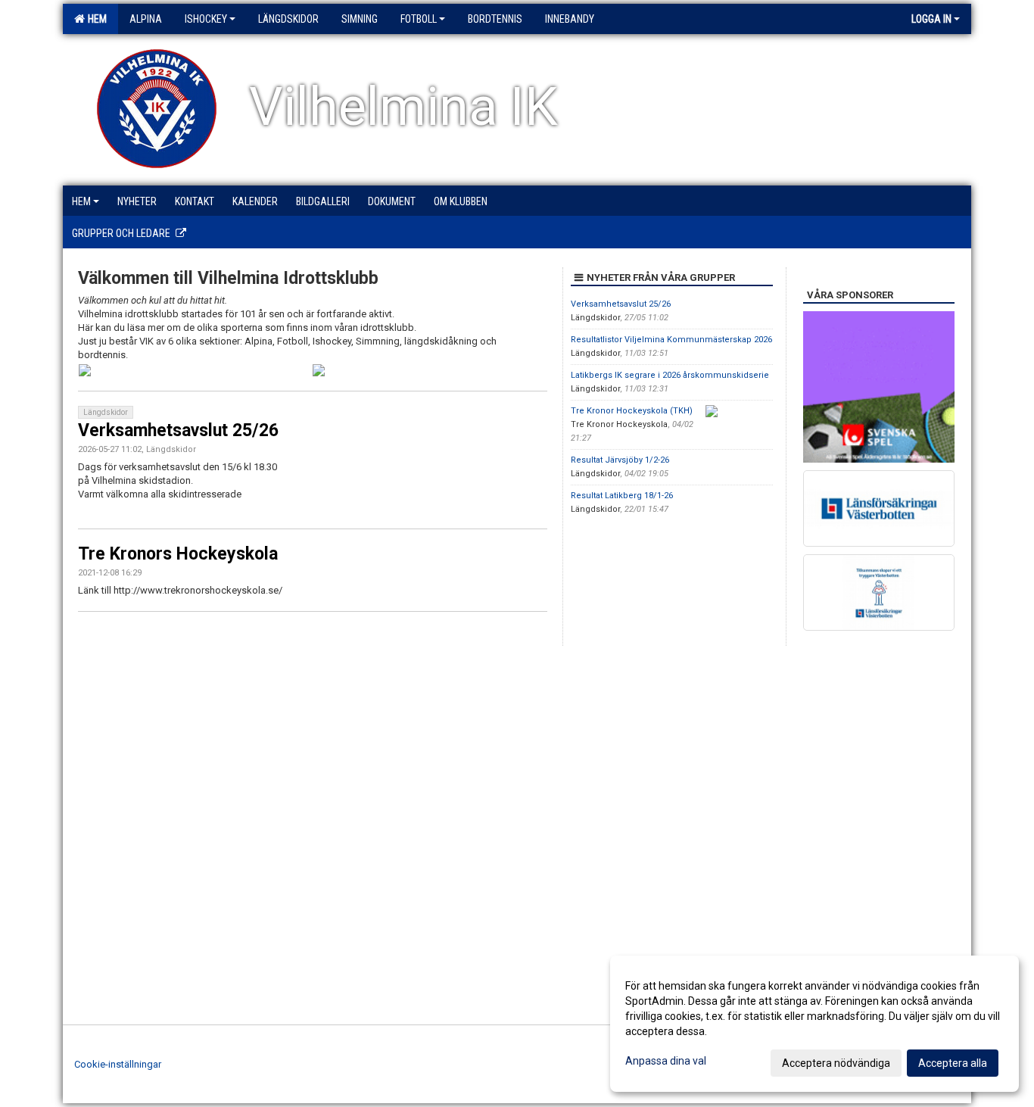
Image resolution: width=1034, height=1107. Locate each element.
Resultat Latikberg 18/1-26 (622, 495)
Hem (95, 19)
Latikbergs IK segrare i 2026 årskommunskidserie (670, 375)
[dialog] (814, 1024)
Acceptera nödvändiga (836, 1063)
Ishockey (206, 19)
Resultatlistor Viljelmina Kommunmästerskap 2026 (671, 340)
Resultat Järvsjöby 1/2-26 (620, 460)
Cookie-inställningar (117, 1064)
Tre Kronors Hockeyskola (178, 554)
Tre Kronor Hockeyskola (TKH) (632, 411)
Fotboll (418, 19)
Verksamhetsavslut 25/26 (178, 430)
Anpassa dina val (665, 1061)
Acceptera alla (952, 1063)
